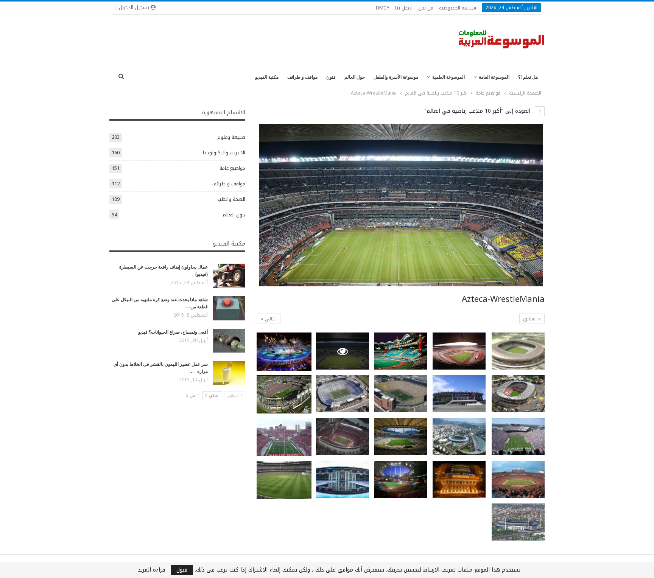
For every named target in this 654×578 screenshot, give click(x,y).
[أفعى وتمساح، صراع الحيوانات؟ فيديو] (229, 341)
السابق (530, 319)
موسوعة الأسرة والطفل (396, 77)
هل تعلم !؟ (528, 77)
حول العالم (354, 77)
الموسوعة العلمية (448, 77)
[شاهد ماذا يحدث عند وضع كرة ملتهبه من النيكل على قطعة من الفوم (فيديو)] (229, 308)
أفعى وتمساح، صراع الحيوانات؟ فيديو (173, 332)
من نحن (425, 7)
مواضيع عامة (232, 168)
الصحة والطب (231, 199)
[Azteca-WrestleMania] (518, 351)
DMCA (382, 7)
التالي (270, 319)
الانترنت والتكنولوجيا (224, 152)
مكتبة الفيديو (267, 77)
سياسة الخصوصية (457, 7)
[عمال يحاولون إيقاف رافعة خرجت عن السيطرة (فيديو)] (229, 276)
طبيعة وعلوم (231, 137)
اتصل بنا (404, 7)
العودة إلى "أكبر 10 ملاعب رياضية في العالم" (478, 111)
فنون (331, 77)
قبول (181, 570)
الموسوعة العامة (494, 77)
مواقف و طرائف (302, 77)
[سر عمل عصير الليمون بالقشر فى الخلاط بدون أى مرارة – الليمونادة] (229, 373)
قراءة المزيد (151, 570)
